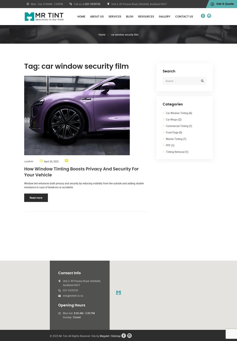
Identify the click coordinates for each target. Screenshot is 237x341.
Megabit (104, 336)
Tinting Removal (175, 152)
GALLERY (164, 16)
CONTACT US (184, 16)
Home (102, 34)
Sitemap (115, 336)
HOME (81, 16)
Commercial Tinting (177, 126)
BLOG (129, 16)
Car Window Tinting (177, 113)
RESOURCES (146, 16)
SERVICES (115, 16)
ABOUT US (97, 16)
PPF (168, 145)
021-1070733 (92, 4)
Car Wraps (172, 119)
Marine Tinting (174, 139)
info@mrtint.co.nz (73, 296)
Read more (36, 198)
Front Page (172, 132)
